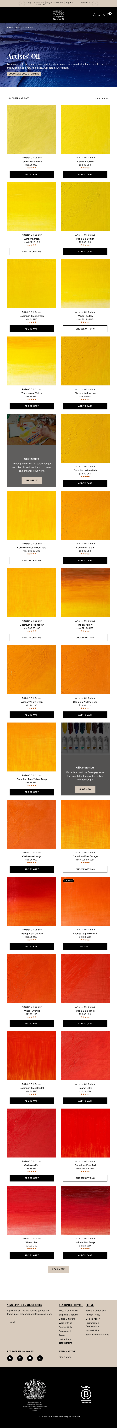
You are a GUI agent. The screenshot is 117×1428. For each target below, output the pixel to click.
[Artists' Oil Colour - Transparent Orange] (31, 901)
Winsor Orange (32, 1010)
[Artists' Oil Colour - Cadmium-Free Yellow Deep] (31, 747)
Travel (62, 1335)
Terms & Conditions (96, 1310)
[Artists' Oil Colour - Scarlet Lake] (85, 1055)
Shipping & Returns (68, 1314)
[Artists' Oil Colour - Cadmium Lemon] (85, 206)
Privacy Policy (93, 1314)
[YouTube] (30, 1358)
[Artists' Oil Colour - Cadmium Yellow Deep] (85, 669)
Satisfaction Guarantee (97, 1334)
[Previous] (22, 3)
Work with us (65, 1323)
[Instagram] (20, 1358)
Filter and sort (21, 98)
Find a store (65, 1357)
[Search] (99, 15)
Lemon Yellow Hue (32, 161)
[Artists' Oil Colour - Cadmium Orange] (31, 824)
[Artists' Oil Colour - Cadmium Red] (31, 1133)
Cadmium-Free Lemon (32, 315)
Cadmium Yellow (85, 547)
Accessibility (65, 1327)
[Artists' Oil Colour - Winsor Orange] (31, 978)
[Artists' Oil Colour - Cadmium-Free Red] (85, 1133)
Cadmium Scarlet (85, 1010)
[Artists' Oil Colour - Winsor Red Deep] (85, 1210)
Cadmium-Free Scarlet (32, 1088)
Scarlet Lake (85, 1088)
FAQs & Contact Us (68, 1310)
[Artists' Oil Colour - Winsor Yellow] (85, 283)
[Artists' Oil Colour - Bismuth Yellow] (85, 129)
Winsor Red (32, 1242)
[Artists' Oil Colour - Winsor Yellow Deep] (31, 669)
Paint (18, 27)
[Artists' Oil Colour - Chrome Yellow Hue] (85, 360)
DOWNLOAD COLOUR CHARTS (24, 74)
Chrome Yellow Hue (85, 393)
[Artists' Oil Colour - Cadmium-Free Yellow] (31, 592)
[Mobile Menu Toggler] (8, 15)
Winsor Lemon (32, 238)
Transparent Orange (32, 933)
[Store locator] (103, 15)
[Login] (94, 15)
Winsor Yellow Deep (32, 702)
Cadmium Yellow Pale (85, 470)
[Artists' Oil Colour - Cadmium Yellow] (85, 515)
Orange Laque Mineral (85, 933)
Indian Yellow (85, 624)
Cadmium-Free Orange (85, 856)
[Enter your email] (53, 1322)
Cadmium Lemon (85, 238)
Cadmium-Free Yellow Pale (31, 547)
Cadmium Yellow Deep (85, 702)
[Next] (95, 3)
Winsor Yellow (85, 315)
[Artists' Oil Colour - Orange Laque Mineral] (85, 901)
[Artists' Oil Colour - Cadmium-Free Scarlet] (31, 1055)
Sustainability (65, 1331)
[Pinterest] (40, 1358)
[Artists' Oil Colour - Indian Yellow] (85, 592)
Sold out (68, 881)
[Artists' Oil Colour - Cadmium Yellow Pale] (85, 438)
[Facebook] (10, 1358)
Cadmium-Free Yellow (32, 624)
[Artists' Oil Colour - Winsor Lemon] (31, 206)
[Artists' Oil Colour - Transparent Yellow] (31, 360)
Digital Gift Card (67, 1318)
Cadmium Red (31, 1165)
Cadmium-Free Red (85, 1165)
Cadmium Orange (31, 856)
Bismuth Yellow (85, 161)
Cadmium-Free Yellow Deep (32, 779)
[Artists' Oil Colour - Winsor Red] (31, 1210)
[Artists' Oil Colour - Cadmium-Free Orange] (85, 824)
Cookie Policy (93, 1318)
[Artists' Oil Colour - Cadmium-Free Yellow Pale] (31, 515)
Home (10, 27)
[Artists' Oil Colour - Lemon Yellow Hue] (31, 129)
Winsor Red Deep (85, 1242)
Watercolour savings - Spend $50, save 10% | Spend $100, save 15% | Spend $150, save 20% (58, 3)
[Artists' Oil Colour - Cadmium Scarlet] (85, 978)
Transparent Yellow (31, 393)
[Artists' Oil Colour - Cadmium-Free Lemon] (31, 283)
